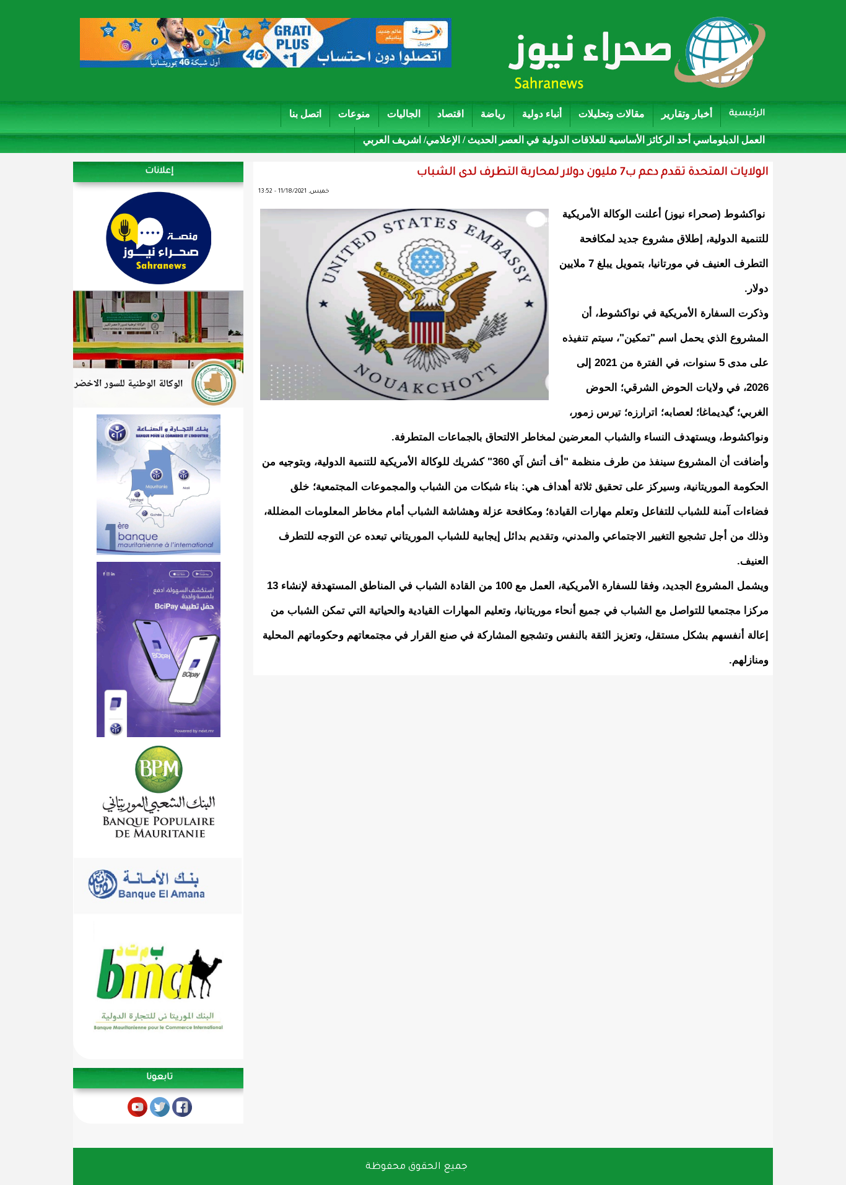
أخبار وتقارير (686, 113)
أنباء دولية (542, 113)
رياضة (493, 113)
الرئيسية (747, 114)
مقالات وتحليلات (611, 113)
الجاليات (404, 113)
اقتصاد (450, 113)
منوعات (354, 113)
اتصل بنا (305, 113)
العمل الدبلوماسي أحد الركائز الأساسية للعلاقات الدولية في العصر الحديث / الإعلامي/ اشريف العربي (564, 139)
